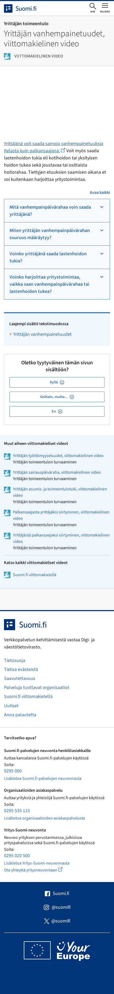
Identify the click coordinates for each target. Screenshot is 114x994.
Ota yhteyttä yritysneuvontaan (39, 870)
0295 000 (13, 771)
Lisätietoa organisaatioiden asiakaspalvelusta (44, 818)
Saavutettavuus (19, 678)
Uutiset (11, 705)
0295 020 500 (17, 855)
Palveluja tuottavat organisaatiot (36, 687)
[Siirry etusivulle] (25, 8)
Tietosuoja (14, 660)
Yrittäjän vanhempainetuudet (42, 334)
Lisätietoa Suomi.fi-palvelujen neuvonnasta (42, 778)
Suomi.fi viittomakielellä (34, 575)
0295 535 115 (17, 810)
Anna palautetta (20, 714)
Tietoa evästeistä (21, 669)
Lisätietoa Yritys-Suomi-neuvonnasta (36, 863)
